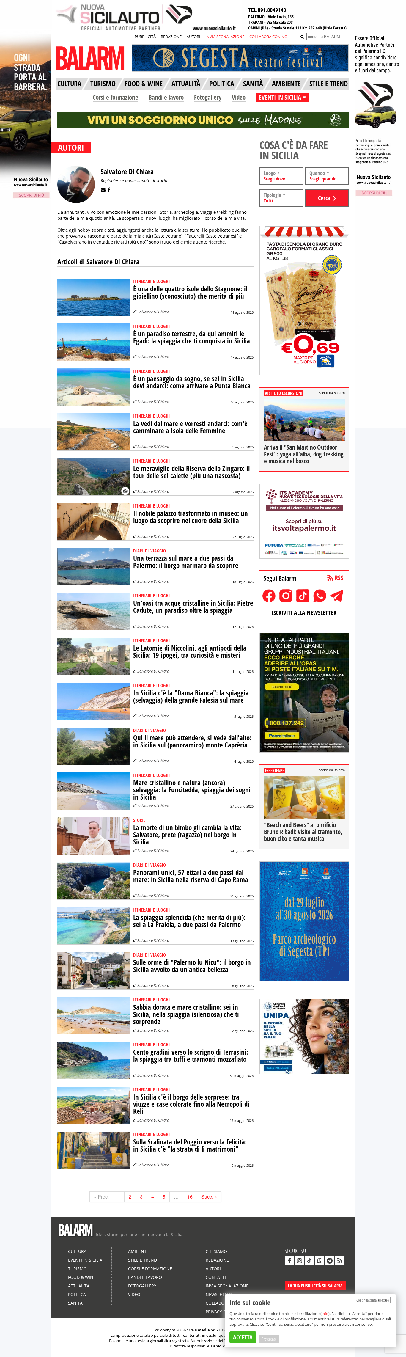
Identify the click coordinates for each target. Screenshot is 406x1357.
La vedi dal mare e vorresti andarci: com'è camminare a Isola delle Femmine (190, 427)
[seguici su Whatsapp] (319, 1260)
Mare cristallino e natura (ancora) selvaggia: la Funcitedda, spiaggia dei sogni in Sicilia (192, 790)
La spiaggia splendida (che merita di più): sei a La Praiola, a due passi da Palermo (189, 921)
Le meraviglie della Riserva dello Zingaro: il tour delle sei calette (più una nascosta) (191, 472)
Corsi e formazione (115, 97)
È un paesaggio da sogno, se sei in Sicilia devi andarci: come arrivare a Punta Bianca (192, 382)
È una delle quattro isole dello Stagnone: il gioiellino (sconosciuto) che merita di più (190, 292)
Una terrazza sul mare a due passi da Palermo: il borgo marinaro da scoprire (185, 562)
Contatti (216, 1277)
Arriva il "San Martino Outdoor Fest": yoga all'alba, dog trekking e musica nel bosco (304, 454)
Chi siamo (216, 1251)
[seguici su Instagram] (299, 1260)
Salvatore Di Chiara (153, 312)
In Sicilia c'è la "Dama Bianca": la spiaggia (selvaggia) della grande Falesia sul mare (191, 696)
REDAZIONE (171, 36)
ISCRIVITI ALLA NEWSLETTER (304, 613)
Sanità (75, 1303)
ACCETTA (243, 1337)
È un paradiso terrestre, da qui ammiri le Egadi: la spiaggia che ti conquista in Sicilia (191, 337)
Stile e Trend (142, 1260)
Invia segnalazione (227, 1286)
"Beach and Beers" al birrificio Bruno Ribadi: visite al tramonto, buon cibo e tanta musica (303, 832)
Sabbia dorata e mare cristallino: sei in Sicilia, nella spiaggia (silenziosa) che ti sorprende (186, 1014)
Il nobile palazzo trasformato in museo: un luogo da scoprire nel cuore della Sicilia (190, 517)
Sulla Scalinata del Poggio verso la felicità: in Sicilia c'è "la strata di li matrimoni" (190, 1145)
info (325, 1313)
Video (239, 97)
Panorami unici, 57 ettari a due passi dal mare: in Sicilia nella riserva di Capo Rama (190, 876)
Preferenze (269, 1339)
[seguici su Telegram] (329, 1260)
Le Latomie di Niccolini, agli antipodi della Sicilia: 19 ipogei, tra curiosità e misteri (189, 651)
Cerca (324, 198)
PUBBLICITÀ (145, 36)
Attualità (78, 1286)
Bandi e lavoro (166, 97)
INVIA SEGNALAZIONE (224, 36)
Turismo (77, 1268)
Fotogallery (207, 97)
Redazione (217, 1260)
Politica (77, 1294)
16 (190, 1196)
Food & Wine (82, 1277)
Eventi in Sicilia (85, 1260)
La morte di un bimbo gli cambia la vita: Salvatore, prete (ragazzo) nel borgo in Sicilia (187, 834)
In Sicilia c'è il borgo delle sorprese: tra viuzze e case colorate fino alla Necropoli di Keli (191, 1104)
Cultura (77, 1251)
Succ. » (209, 1196)
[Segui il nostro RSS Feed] (339, 1260)
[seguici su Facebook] (289, 1260)
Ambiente (138, 1251)
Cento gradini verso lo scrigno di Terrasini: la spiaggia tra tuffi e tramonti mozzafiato (190, 1055)
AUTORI (193, 36)
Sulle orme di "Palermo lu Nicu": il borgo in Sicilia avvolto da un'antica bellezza (192, 966)
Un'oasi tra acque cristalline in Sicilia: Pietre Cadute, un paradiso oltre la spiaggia (193, 607)
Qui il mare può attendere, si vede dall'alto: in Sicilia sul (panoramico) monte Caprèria (192, 741)
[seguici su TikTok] (309, 1260)
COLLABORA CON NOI (269, 36)
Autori (213, 1268)
